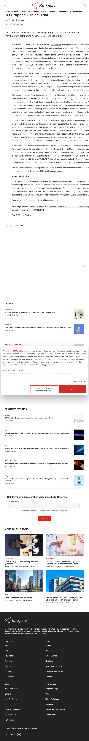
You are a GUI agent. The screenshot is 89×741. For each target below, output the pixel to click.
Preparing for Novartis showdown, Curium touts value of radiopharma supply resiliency (37, 463)
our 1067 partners (17, 351)
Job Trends (51, 559)
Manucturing (10, 461)
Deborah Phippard (10, 330)
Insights (8, 309)
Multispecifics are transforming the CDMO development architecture (30, 312)
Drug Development (13, 345)
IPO (6, 445)
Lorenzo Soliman (28, 567)
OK (72, 389)
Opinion (8, 325)
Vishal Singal (9, 421)
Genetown (9, 559)
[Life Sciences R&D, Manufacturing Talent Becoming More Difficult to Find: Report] (65, 545)
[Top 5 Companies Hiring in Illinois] (24, 581)
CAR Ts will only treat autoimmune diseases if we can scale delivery (29, 418)
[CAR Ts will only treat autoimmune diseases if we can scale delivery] (79, 419)
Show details (76, 381)
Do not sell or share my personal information (44, 389)
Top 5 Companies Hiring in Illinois (18, 598)
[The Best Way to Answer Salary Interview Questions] (24, 545)
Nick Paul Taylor (10, 466)
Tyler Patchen (68, 603)
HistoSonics (56, 45)
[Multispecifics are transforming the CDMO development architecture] (79, 314)
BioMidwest (9, 595)
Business (50, 595)
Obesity (8, 430)
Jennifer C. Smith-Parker (12, 315)
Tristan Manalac (10, 483)
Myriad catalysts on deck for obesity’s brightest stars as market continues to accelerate (37, 433)
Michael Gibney (9, 436)
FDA (6, 476)
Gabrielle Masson (10, 451)
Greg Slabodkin (69, 567)
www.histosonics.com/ (49, 200)
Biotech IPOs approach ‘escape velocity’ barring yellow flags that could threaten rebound (37, 448)
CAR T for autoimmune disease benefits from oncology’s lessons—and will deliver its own (38, 327)
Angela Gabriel (27, 600)
